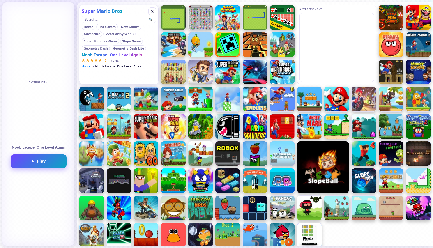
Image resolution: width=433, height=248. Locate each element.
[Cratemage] (418, 153)
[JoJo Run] (418, 99)
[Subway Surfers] (227, 17)
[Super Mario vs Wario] (418, 17)
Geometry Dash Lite (128, 48)
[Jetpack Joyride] (200, 71)
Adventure (92, 34)
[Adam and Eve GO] (146, 153)
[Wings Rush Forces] (200, 180)
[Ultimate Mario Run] (91, 99)
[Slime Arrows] (363, 207)
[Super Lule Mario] (173, 99)
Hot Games (107, 27)
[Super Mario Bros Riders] (282, 71)
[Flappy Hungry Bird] (200, 207)
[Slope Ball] (323, 167)
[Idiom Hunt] (173, 207)
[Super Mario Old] (146, 99)
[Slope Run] (363, 180)
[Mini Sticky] (418, 180)
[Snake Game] (254, 17)
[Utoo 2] (227, 235)
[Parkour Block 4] (363, 153)
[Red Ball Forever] (391, 44)
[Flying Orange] (200, 235)
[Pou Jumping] (173, 235)
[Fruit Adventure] (227, 207)
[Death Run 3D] (118, 235)
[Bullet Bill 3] (227, 126)
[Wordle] (309, 235)
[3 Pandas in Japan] (282, 207)
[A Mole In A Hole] (91, 207)
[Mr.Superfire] (146, 207)
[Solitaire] (282, 17)
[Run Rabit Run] (254, 180)
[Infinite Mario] (173, 71)
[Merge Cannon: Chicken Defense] (282, 44)
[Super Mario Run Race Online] (363, 99)
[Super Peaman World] (200, 153)
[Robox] (227, 153)
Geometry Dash (96, 48)
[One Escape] (91, 180)
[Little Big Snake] (391, 17)
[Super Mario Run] (282, 126)
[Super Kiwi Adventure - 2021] (173, 180)
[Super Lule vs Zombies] (391, 153)
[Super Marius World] (418, 207)
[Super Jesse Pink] (391, 126)
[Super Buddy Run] (173, 126)
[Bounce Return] (146, 235)
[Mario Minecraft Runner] (91, 126)
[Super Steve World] (336, 126)
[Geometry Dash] (227, 44)
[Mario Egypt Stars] (391, 71)
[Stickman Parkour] (282, 153)
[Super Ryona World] (363, 126)
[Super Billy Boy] (309, 99)
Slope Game (131, 41)
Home (88, 27)
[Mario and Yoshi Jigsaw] (118, 207)
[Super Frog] (391, 207)
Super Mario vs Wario (100, 41)
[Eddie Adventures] (118, 153)
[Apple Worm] (254, 153)
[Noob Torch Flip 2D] (146, 180)
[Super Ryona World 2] (418, 126)
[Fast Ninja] (391, 99)
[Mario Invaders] (254, 126)
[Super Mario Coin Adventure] (336, 99)
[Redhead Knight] (173, 153)
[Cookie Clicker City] (91, 153)
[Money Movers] (418, 71)
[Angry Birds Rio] (282, 235)
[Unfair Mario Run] (418, 44)
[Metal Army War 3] (173, 44)
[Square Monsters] (118, 180)
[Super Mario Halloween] (309, 126)
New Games (130, 27)
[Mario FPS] (254, 44)
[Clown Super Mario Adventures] (391, 180)
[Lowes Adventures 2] (118, 99)
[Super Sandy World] (118, 126)
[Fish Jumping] (254, 235)
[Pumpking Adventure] (200, 44)
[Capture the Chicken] (336, 207)
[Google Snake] (173, 17)
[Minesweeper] (200, 17)
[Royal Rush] (91, 235)
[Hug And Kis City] (282, 180)
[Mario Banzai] (227, 99)
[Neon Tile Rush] (254, 207)
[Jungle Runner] (200, 126)
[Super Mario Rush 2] (146, 126)
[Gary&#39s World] (200, 99)
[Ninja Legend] (254, 71)
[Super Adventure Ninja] (309, 207)
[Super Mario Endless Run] (254, 99)
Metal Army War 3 (119, 34)
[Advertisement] (38, 113)
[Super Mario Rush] (227, 71)
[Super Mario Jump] (282, 99)
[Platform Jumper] (227, 180)
